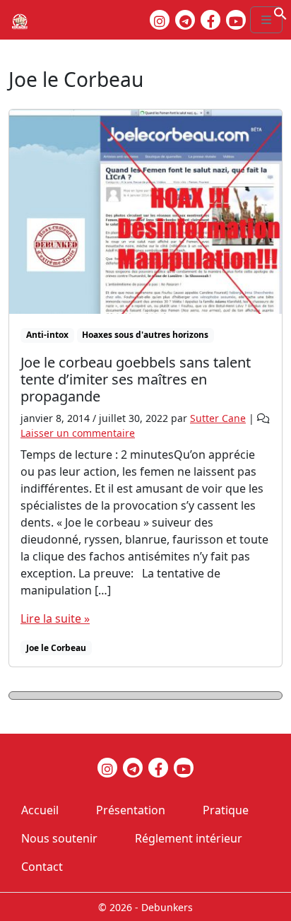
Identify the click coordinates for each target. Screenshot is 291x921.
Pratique (226, 810)
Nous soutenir (59, 838)
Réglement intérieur (188, 838)
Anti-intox (47, 335)
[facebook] (210, 20)
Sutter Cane (218, 418)
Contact (42, 866)
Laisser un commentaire (77, 433)
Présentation (130, 810)
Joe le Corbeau (56, 648)
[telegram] (185, 20)
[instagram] (160, 20)
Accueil (40, 810)
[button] (280, 12)
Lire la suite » (55, 618)
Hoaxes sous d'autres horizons (145, 335)
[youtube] (236, 20)
